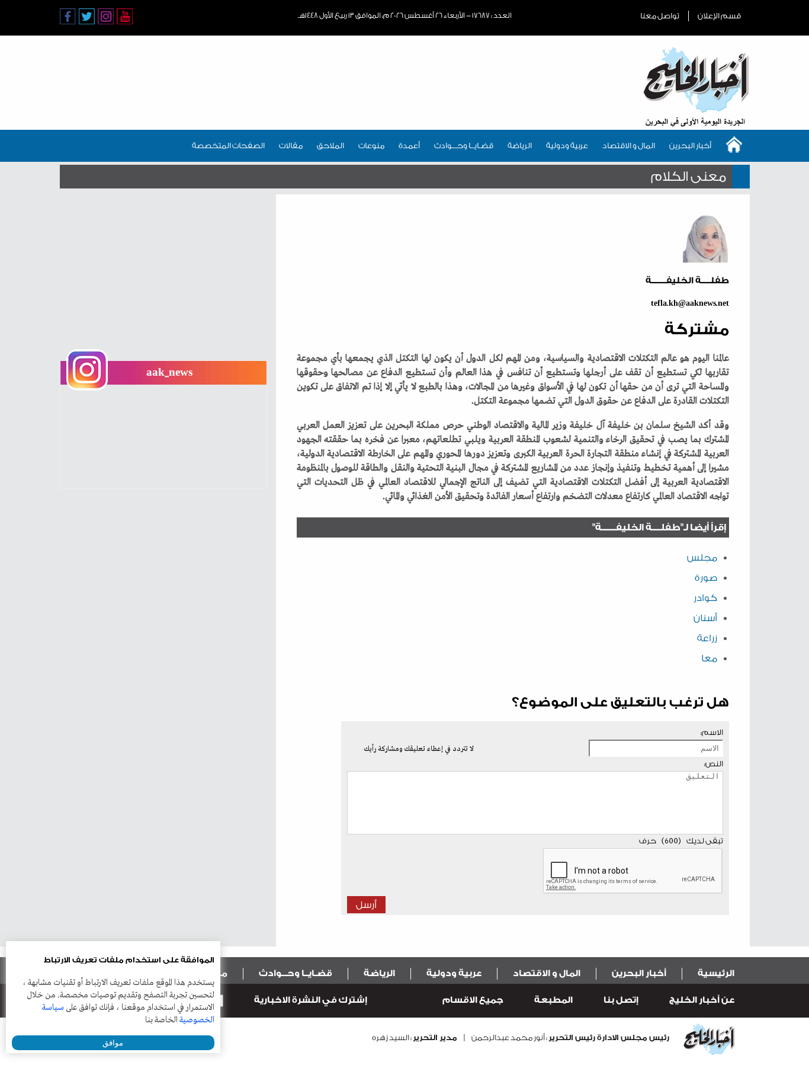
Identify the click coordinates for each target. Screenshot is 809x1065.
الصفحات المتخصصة (228, 145)
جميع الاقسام (472, 1000)
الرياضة (520, 145)
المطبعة (553, 1000)
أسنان (705, 618)
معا (709, 658)
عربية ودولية (567, 145)
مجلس (702, 557)
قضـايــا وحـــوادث (463, 145)
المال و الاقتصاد (628, 145)
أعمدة (409, 145)
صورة (706, 578)
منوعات (371, 145)
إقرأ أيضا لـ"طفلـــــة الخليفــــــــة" (659, 527)
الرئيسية (716, 973)
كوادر (705, 598)
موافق (112, 1042)
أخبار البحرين (690, 145)
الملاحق (330, 145)
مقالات (291, 145)
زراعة (707, 638)
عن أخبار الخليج (701, 1000)
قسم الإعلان (719, 15)
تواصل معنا (659, 15)
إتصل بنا (620, 1000)
